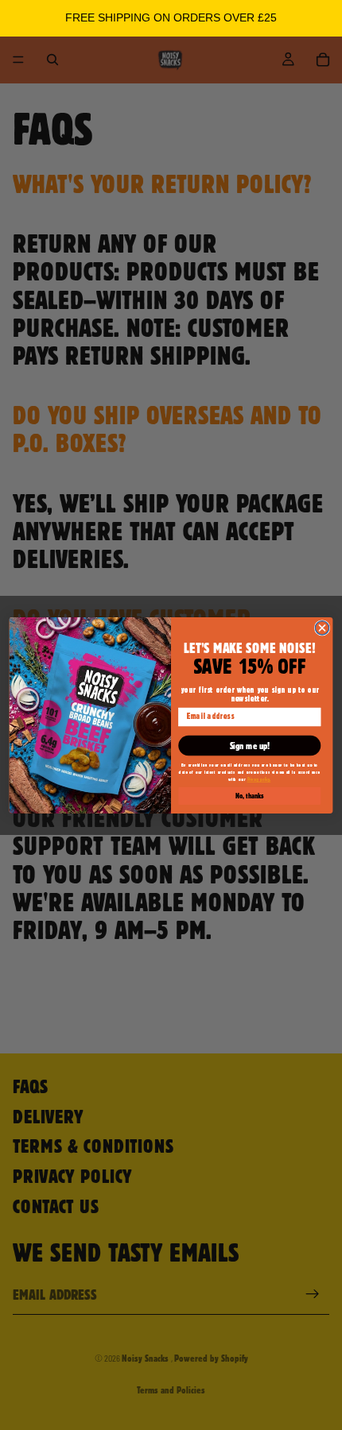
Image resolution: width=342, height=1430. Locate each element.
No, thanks (249, 795)
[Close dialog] (321, 627)
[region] (171, 18)
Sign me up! (250, 745)
